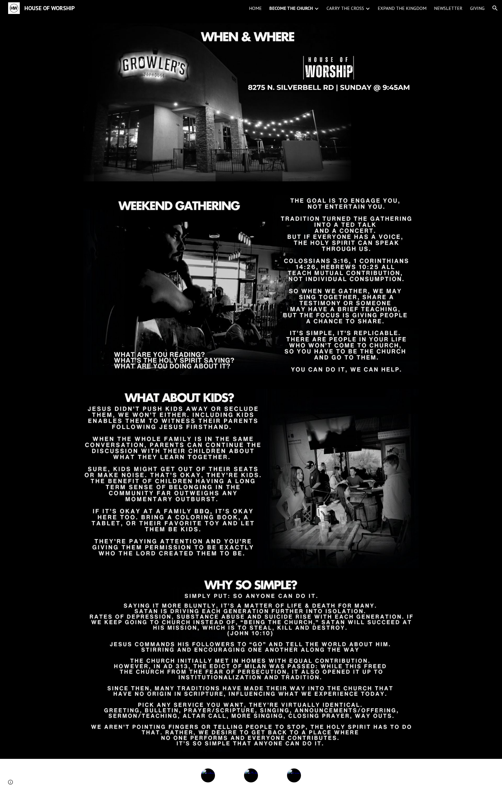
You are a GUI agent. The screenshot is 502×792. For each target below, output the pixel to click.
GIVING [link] (477, 8)
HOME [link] (255, 8)
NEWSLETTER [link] (448, 8)
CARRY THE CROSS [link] (345, 8)
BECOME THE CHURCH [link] (291, 8)
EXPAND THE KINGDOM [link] (402, 8)
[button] (495, 8)
